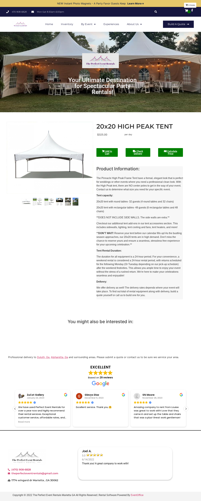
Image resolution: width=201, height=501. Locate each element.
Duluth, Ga (43, 357)
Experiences (111, 24)
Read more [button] (24, 422)
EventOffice (137, 495)
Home (49, 24)
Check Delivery (138, 152)
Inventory (67, 24)
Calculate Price (172, 152)
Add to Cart (108, 152)
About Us (133, 24)
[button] (155, 11)
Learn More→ (135, 3)
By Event (86, 24)
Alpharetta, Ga (59, 357)
